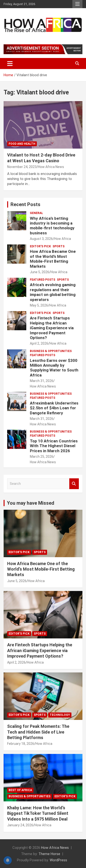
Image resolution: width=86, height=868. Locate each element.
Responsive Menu (77, 4)
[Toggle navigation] (10, 63)
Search (74, 483)
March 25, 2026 (41, 456)
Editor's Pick (40, 246)
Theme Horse (49, 854)
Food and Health (22, 143)
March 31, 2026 (41, 381)
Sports (58, 246)
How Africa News (51, 167)
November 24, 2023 (22, 167)
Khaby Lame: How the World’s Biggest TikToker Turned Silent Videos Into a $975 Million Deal (37, 813)
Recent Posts (25, 204)
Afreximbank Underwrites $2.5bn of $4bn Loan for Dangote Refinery (54, 408)
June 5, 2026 (39, 272)
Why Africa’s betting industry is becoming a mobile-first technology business (52, 225)
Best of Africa (20, 790)
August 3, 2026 (41, 239)
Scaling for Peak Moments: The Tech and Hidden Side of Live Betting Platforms (38, 732)
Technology (60, 715)
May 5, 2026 (39, 305)
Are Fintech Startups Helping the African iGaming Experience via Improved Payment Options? (52, 328)
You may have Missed (30, 503)
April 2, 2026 (39, 343)
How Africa (62, 239)
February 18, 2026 (20, 744)
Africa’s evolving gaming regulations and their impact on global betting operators (52, 292)
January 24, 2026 (20, 825)
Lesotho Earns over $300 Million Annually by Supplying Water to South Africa (54, 367)
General (36, 213)
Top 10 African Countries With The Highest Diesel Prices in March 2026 (54, 446)
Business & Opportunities (51, 351)
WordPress (58, 860)
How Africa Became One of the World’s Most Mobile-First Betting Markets (53, 258)
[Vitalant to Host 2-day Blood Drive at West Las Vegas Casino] (43, 125)
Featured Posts (42, 279)
